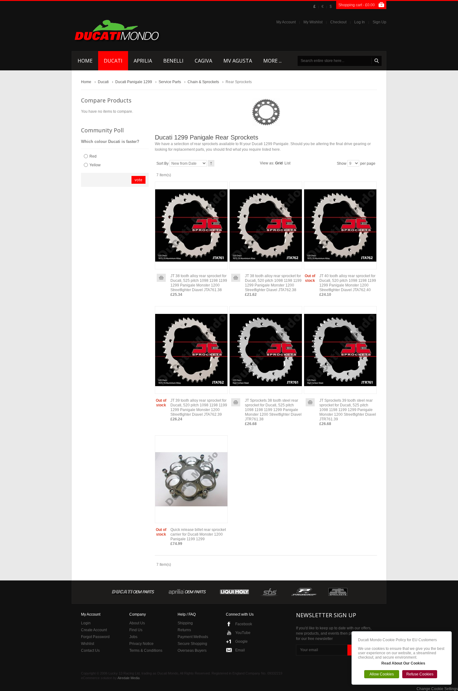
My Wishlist (312, 22)
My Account (286, 22)
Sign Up (379, 22)
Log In (359, 22)
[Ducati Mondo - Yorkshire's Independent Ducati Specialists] (117, 30)
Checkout (338, 22)
